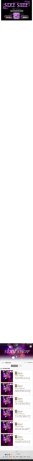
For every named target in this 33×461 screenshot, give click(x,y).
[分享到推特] (7, 454)
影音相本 (17, 456)
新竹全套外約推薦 (19, 439)
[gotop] (16, 451)
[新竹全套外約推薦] (7, 440)
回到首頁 (23, 343)
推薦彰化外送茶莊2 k (20, 414)
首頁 (3, 456)
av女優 (20, 365)
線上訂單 (28, 456)
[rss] (11, 454)
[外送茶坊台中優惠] (7, 427)
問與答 (14, 456)
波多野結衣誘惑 (14, 365)
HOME (26, 362)
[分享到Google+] (9, 454)
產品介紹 (6, 456)
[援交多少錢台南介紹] (7, 389)
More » (30, 380)
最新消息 (10, 456)
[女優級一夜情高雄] (7, 376)
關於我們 (25, 456)
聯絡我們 (30, 343)
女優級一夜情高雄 (19, 376)
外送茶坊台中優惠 (19, 426)
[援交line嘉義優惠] (7, 402)
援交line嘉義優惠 (19, 401)
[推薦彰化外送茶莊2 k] (7, 414)
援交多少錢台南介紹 (20, 388)
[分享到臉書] (5, 454)
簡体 (27, 343)
